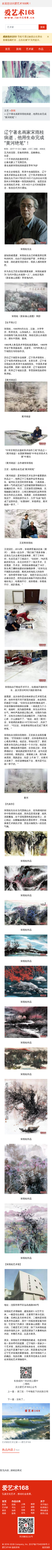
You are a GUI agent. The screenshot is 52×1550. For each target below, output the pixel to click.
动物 (23, 1510)
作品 (40, 48)
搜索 (42, 27)
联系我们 (44, 1507)
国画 (14, 1504)
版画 (14, 1513)
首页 (7, 48)
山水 (23, 1507)
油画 (14, 1510)
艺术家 (30, 48)
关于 (42, 1501)
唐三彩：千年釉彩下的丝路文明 (32, 1391)
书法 (14, 1507)
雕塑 (33, 1504)
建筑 (33, 1510)
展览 (4, 1510)
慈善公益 (44, 1513)
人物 (23, 1504)
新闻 (18, 48)
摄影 (33, 1507)
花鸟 (23, 1513)
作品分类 (16, 1501)
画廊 (4, 1513)
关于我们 (44, 1504)
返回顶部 (46, 1547)
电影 (33, 1513)
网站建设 (44, 1510)
